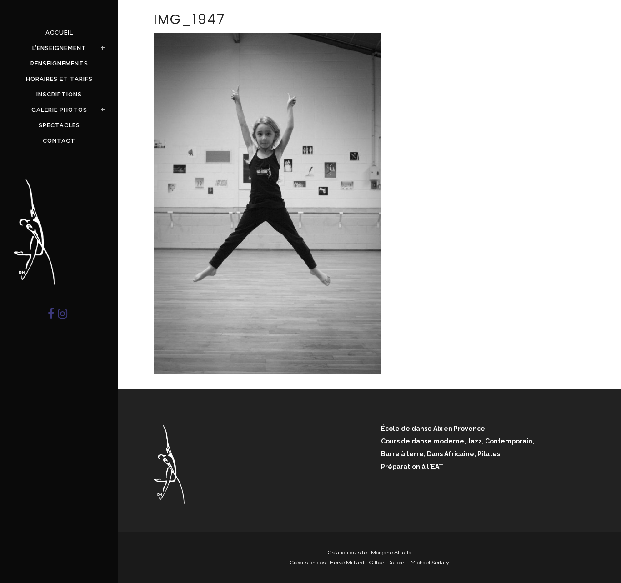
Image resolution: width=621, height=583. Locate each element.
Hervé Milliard (347, 562)
